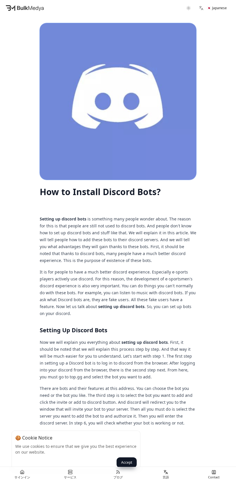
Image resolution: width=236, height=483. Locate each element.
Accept (126, 462)
